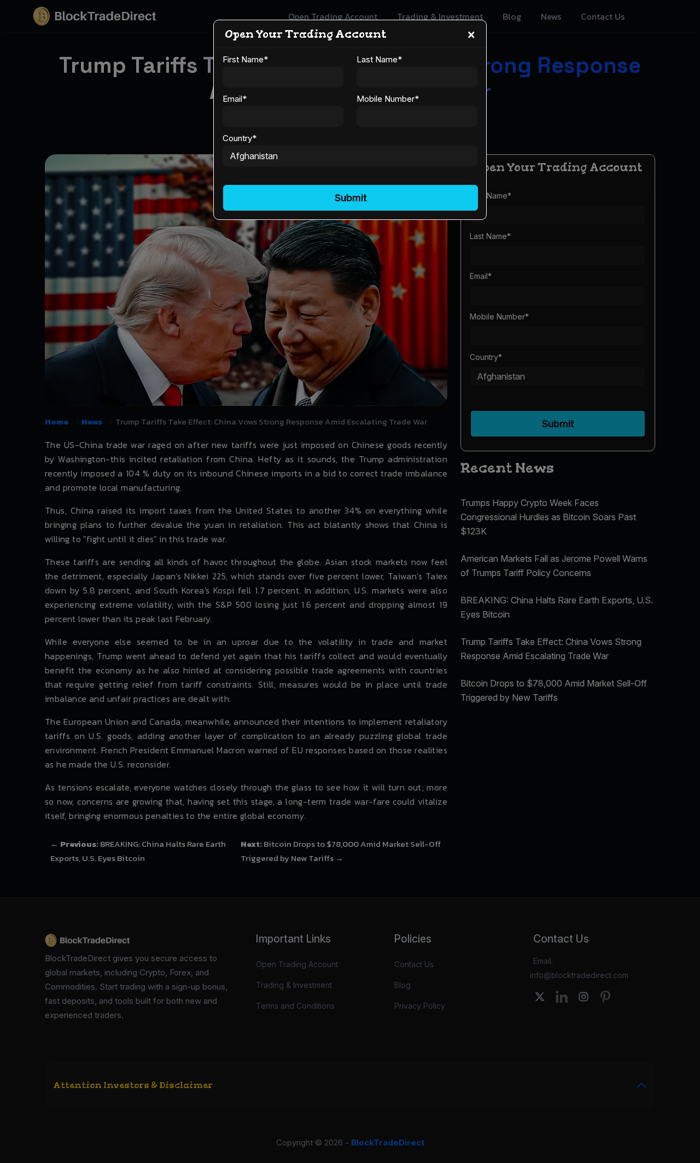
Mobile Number (388, 99)
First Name (245, 59)
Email (235, 99)
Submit (351, 197)
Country (239, 138)
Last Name (379, 59)
